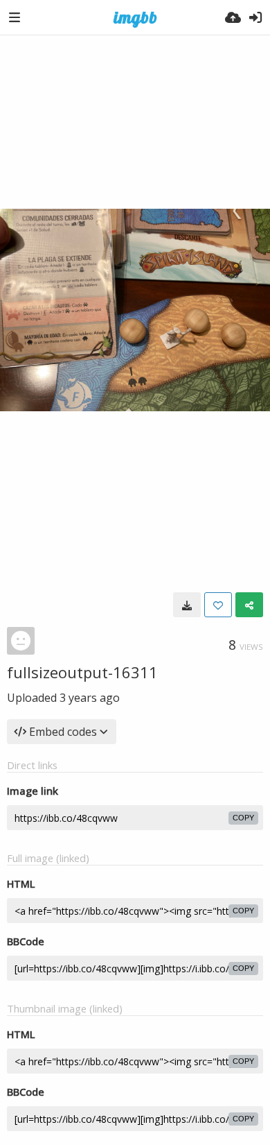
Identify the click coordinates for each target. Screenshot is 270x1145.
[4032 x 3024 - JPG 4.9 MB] (187, 604)
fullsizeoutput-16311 (82, 672)
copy (243, 817)
